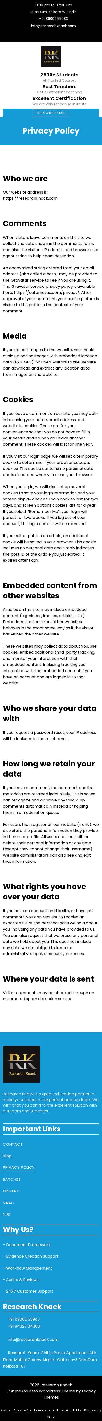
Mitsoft (51, 1417)
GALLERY (11, 1191)
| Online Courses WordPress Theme (40, 1391)
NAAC (8, 1202)
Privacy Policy (19, 1167)
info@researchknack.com (53, 25)
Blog (7, 1155)
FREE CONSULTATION (50, 113)
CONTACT (13, 1144)
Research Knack (56, 1385)
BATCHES (12, 1179)
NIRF (7, 1214)
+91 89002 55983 (53, 18)
